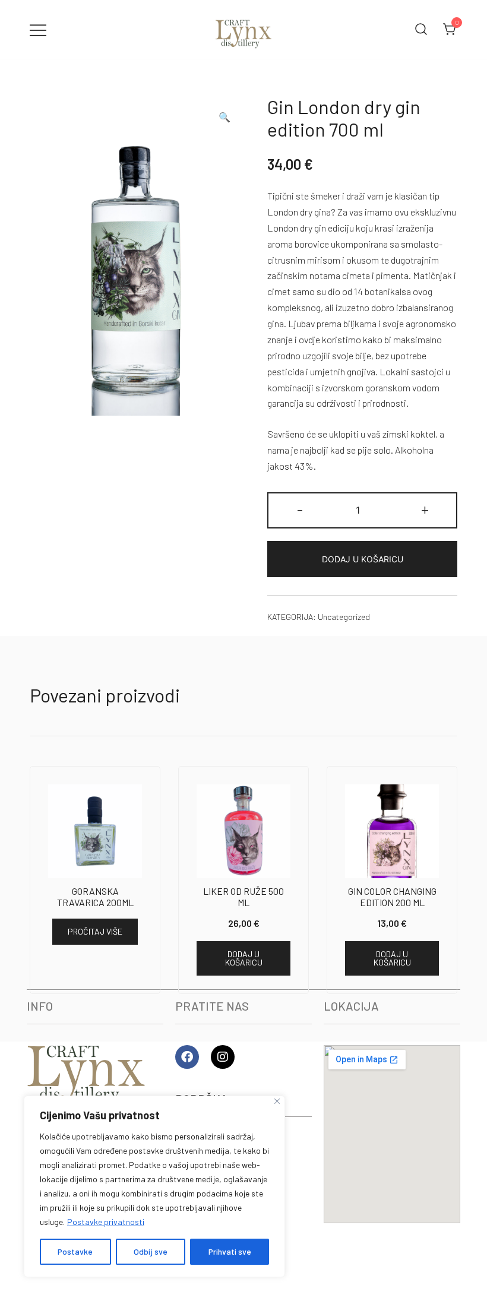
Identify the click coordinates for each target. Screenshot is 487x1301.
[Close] (277, 1101)
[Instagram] (223, 1057)
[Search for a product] (421, 29)
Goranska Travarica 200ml (95, 896)
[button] (224, 117)
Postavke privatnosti (105, 1222)
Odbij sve (150, 1251)
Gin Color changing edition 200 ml (392, 896)
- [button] (300, 508)
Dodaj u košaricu (362, 559)
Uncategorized (344, 617)
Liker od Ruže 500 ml (243, 896)
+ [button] (425, 508)
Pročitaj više (95, 931)
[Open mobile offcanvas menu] (38, 29)
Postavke (75, 1251)
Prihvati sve (229, 1251)
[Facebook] (187, 1057)
